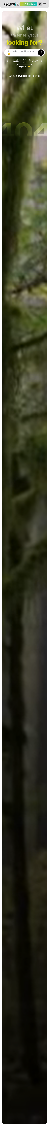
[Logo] (11, 4)
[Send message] (41, 52)
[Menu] (44, 4)
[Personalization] (40, 4)
